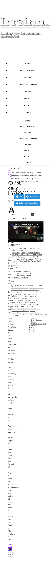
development (16, 288)
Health (29, 294)
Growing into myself (18, 294)
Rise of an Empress (25, 273)
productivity (29, 298)
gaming (14, 292)
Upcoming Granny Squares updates (26, 253)
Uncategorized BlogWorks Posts (23, 309)
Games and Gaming (31, 290)
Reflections (35, 300)
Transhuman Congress (27, 84)
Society (30, 302)
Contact (27, 112)
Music (32, 296)
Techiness (14, 304)
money (27, 296)
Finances (32, 288)
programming (16, 300)
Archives (27, 91)
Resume (27, 77)
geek (19, 292)
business (26, 286)
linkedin (21, 296)
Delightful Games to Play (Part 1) (25, 257)
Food (38, 288)
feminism (24, 288)
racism (27, 300)
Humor (35, 294)
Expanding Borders (24, 275)
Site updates (22, 302)
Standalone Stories (20, 278)
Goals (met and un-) (29, 292)
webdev (32, 311)
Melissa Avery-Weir (11, 554)
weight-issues (29, 313)
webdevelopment (17, 313)
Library (27, 105)
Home (27, 63)
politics (21, 298)
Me (20, 197)
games (20, 290)
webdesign (25, 311)
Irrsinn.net (33, 197)
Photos (27, 98)
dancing (39, 286)
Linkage (14, 296)
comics (32, 286)
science (14, 302)
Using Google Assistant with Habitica (27, 255)
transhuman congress (25, 306)
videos (18, 311)
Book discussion (17, 286)
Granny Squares (27, 70)
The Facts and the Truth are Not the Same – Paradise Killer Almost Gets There (26, 261)
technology (23, 304)
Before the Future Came (28, 203)
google (40, 292)
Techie (36, 302)
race (23, 300)
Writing (38, 313)
